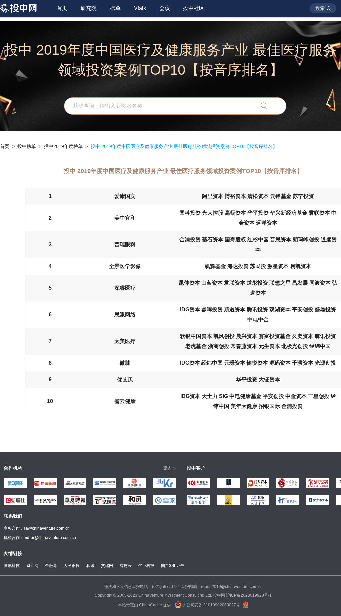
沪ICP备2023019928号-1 (249, 595)
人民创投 (72, 565)
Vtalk (140, 8)
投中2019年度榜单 (63, 146)
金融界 (51, 565)
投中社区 (193, 8)
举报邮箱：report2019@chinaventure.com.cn (222, 586)
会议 (164, 8)
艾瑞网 (107, 565)
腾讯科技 (12, 565)
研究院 (89, 8)
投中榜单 (26, 146)
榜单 (115, 8)
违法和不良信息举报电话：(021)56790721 (142, 586)
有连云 (126, 565)
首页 (62, 8)
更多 (167, 468)
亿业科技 (146, 565)
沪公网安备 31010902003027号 (210, 605)
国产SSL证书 (172, 565)
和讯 (90, 565)
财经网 (32, 565)
